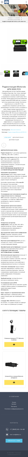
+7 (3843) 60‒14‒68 (17, 429)
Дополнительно (18, 137)
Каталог (17, 17)
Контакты (14, 406)
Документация (14, 139)
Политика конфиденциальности (14, 409)
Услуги (14, 402)
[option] (14, 45)
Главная (10, 17)
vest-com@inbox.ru (15, 434)
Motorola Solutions (14, 19)
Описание (7, 137)
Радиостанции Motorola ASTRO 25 (17, 132)
